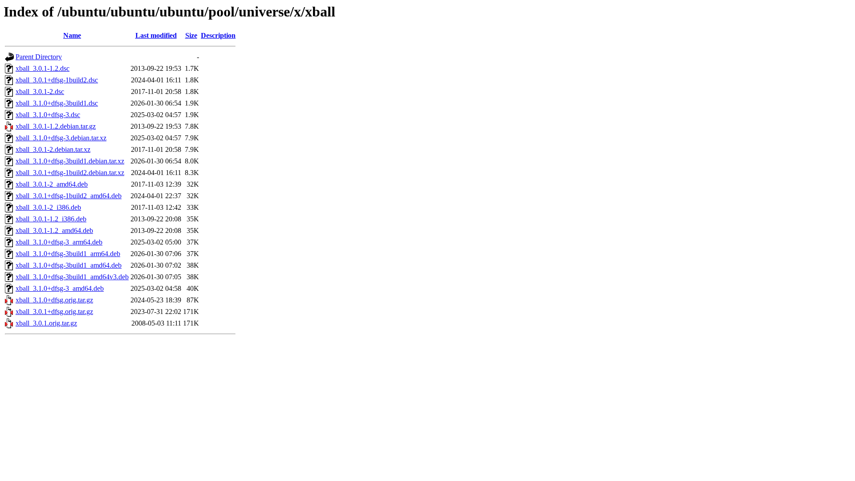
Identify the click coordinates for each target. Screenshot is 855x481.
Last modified (156, 35)
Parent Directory (39, 57)
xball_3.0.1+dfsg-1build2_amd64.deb (69, 196)
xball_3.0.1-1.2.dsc (42, 68)
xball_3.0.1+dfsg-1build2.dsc (57, 80)
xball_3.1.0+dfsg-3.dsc (48, 114)
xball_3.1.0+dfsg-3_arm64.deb (59, 242)
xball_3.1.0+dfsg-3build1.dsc (57, 103)
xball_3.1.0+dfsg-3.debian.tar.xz (61, 138)
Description (218, 35)
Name (72, 35)
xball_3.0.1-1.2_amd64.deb (54, 230)
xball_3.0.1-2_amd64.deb (52, 184)
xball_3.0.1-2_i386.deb (48, 207)
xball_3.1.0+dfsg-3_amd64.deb (60, 288)
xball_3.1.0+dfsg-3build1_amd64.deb (69, 265)
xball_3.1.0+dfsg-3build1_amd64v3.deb (72, 277)
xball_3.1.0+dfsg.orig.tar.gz (54, 300)
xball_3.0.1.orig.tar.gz (46, 323)
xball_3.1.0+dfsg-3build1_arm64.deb (68, 253)
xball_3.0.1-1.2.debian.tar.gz (56, 126)
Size (191, 35)
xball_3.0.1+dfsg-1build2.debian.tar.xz (70, 172)
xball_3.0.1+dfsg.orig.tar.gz (54, 311)
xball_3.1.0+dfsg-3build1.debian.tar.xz (70, 161)
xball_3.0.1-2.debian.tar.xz (53, 149)
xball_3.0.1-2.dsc (40, 91)
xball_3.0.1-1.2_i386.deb (51, 219)
